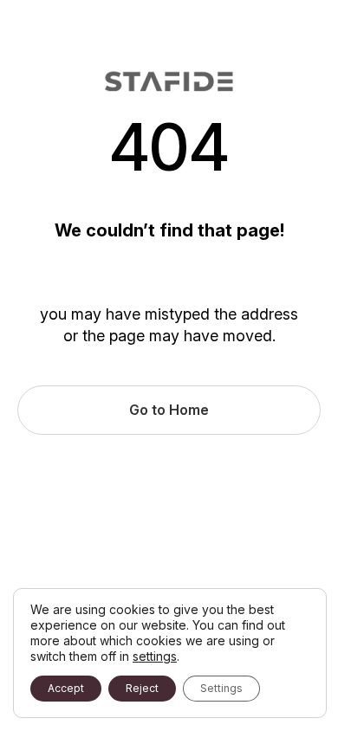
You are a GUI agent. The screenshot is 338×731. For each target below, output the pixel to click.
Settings (221, 688)
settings (155, 656)
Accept (66, 688)
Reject (142, 688)
